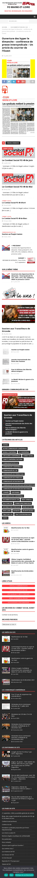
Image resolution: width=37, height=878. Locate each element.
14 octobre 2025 (17, 698)
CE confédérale (24, 452)
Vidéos (5, 518)
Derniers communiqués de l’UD (15, 389)
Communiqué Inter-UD (10, 463)
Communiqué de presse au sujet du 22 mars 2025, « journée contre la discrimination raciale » (23, 539)
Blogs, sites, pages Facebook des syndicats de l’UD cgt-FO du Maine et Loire (18, 817)
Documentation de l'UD (11, 500)
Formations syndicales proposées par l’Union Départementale (15, 829)
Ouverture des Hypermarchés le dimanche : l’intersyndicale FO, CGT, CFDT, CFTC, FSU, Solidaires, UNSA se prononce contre (22, 276)
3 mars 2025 (16, 553)
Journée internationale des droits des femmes (20, 360)
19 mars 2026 (7, 221)
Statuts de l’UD (6, 864)
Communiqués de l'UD (10, 470)
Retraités (16, 511)
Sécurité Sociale (28, 511)
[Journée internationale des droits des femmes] (6, 362)
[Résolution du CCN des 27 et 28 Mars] (6, 716)
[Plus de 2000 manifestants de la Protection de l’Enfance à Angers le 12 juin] (6, 799)
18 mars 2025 (16, 543)
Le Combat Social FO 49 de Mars (14, 218)
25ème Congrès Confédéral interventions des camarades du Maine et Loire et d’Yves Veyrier (23, 561)
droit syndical (27, 500)
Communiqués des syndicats (12, 478)
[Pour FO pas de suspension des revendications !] (6, 696)
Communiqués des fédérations (13, 474)
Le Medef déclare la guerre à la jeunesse (22, 380)
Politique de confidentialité (24, 875)
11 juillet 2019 (16, 281)
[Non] (35, 872)
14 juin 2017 (16, 802)
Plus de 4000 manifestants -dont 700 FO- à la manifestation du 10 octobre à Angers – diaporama (23, 777)
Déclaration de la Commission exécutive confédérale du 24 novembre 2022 (21, 737)
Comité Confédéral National (13, 459)
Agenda (5, 445)
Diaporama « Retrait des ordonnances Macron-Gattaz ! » (21, 788)
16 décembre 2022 (17, 730)
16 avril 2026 (7, 205)
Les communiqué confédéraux (13, 690)
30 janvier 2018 (17, 769)
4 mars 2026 (7, 237)
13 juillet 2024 (16, 708)
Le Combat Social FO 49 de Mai (17, 186)
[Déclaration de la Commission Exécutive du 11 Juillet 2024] (6, 706)
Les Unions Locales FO (8, 833)
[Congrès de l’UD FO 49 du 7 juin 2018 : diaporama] (6, 754)
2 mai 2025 (15, 530)
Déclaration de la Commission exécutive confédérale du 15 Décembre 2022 (21, 726)
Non (11, 875)
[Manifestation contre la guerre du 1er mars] (6, 551)
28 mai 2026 (7, 189)
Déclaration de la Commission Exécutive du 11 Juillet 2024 (21, 705)
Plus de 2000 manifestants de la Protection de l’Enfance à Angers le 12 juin (22, 798)
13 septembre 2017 (18, 791)
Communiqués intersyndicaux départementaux (19, 485)
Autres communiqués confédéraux (15, 448)
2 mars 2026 (16, 373)
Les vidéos (6, 523)
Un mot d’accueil (7, 858)
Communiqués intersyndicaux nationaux (17, 489)
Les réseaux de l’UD (8, 855)
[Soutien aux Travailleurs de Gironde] (18, 314)
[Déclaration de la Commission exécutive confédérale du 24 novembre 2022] (6, 738)
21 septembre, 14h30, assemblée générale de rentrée (18, 813)
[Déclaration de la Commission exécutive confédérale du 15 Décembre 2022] (6, 726)
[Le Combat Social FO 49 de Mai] (18, 179)
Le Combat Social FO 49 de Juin (17, 160)
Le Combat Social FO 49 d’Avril (14, 203)
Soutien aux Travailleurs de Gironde (16, 329)
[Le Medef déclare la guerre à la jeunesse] (6, 381)
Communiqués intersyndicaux (13, 481)
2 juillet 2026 (7, 163)
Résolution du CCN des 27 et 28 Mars (21, 715)
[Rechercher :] (18, 21)
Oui (6, 875)
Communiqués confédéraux (12, 467)
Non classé (7, 511)
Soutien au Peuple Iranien (12, 234)
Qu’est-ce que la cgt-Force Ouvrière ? (13, 845)
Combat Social (28, 456)
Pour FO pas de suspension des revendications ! (21, 695)
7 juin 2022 (15, 565)
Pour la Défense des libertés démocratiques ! (21, 370)
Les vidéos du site (8, 632)
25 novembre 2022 (17, 741)
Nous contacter (6, 842)
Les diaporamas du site (11, 747)
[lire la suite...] (8, 168)
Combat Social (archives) (10, 615)
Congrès (6, 492)
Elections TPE (7, 503)
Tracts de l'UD (8, 514)
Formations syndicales (23, 503)
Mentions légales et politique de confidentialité (16, 836)
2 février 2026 (16, 383)
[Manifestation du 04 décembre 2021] (6, 573)
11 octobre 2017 (17, 781)
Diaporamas (16, 492)
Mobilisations (28, 507)
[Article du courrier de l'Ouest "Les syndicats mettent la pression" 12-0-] (18, 90)
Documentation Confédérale (13, 496)
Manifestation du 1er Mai (20, 528)
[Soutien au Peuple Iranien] (6, 352)
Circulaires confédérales (11, 456)
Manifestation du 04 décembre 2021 (22, 572)
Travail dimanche (13, 143)
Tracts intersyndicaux (23, 514)
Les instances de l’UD (8, 851)
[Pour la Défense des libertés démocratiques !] (6, 372)
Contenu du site (6, 824)
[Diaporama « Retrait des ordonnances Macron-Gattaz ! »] (6, 789)
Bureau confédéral (9, 452)
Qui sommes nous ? (8, 848)
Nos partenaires (7, 839)
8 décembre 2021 (17, 575)
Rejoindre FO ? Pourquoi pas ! (11, 861)
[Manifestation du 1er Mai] (6, 530)
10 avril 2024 (16, 718)
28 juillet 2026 (7, 334)
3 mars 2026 (16, 363)
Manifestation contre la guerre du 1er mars (22, 550)
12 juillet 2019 (7, 56)
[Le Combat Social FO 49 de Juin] (18, 152)
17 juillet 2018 (16, 756)
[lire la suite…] (28, 344)
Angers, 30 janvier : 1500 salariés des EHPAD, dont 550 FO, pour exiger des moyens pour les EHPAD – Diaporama (23, 764)
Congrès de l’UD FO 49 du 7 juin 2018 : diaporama (21, 753)
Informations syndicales (11, 507)
